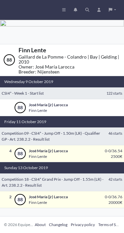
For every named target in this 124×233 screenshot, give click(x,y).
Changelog (58, 224)
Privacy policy (83, 224)
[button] (112, 10)
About (40, 224)
